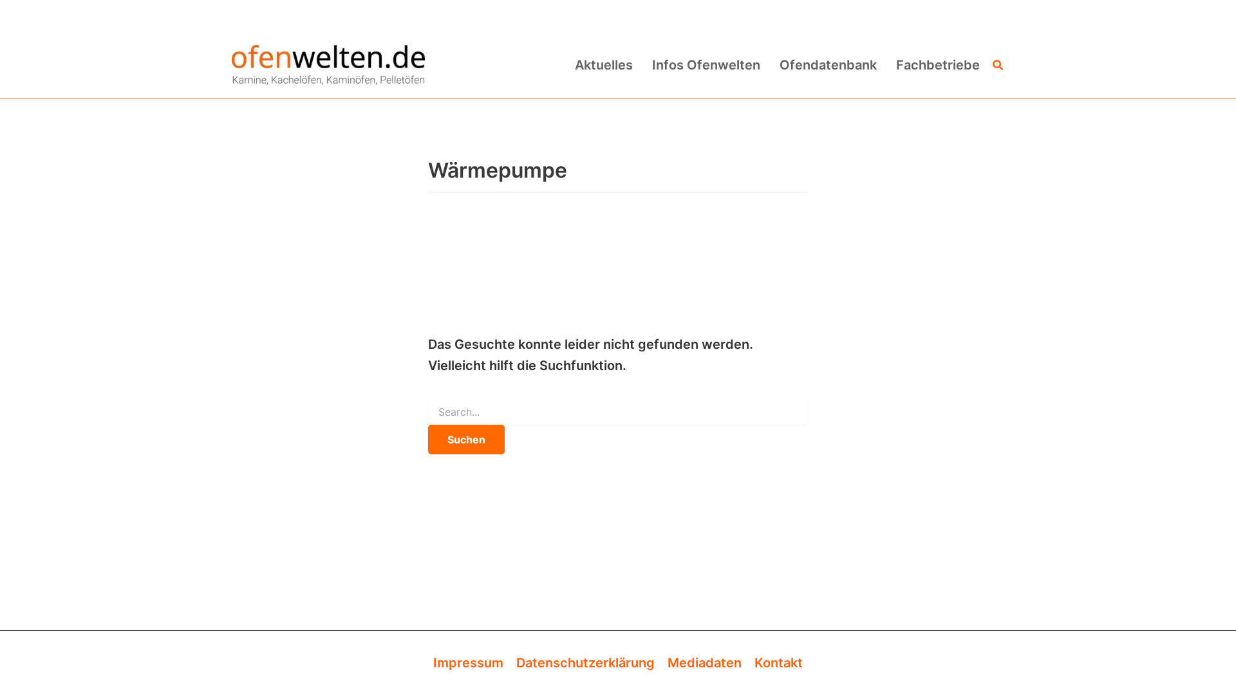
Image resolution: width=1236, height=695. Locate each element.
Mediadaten (705, 663)
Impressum (468, 663)
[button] (998, 65)
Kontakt (778, 663)
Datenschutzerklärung (585, 663)
